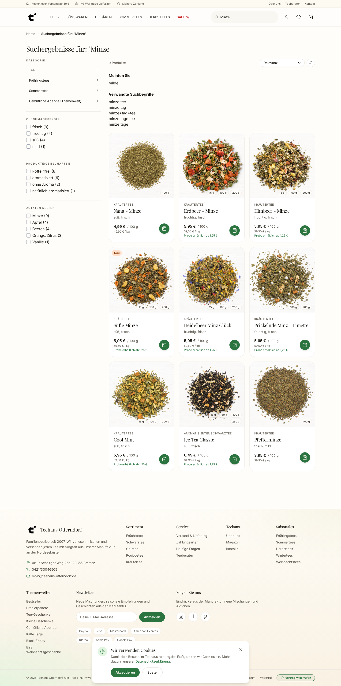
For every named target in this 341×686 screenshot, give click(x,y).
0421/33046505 (44, 569)
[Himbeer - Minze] (282, 187)
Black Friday (35, 641)
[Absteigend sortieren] (311, 63)
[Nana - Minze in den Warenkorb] (164, 228)
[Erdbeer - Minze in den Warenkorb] (234, 230)
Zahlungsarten (187, 542)
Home (30, 34)
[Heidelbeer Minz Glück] (212, 302)
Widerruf (266, 677)
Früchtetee (134, 536)
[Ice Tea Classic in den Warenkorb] (234, 459)
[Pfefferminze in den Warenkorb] (305, 457)
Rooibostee (134, 555)
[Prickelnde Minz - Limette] (282, 302)
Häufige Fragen (188, 549)
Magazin (233, 542)
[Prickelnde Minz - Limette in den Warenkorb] (305, 345)
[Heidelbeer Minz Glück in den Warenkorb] (234, 345)
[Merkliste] (298, 17)
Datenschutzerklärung (152, 661)
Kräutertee (134, 562)
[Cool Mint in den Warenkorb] (164, 459)
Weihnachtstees (288, 562)
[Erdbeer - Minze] (212, 187)
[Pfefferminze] (282, 416)
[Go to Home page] (31, 17)
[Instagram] (181, 617)
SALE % (183, 17)
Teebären (103, 17)
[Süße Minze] (141, 302)
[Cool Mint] (141, 416)
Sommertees (130, 17)
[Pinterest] (205, 617)
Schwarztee (135, 542)
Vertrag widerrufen (298, 677)
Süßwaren (77, 17)
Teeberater (292, 3)
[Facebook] (193, 617)
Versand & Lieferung (191, 536)
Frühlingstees (286, 536)
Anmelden (152, 617)
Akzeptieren (125, 672)
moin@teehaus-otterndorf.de (54, 576)
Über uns (275, 3)
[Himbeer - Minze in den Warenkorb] (305, 230)
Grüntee (132, 549)
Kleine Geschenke (39, 621)
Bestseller (33, 601)
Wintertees (284, 555)
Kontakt (310, 3)
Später (152, 672)
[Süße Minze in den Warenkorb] (164, 345)
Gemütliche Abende (41, 627)
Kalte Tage (34, 634)
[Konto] (286, 17)
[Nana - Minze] (141, 187)
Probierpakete (37, 608)
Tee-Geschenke (38, 614)
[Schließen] (240, 649)
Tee (53, 17)
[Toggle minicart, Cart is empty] (311, 17)
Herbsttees (159, 17)
